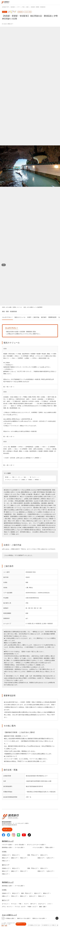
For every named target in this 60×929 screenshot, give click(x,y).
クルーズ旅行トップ (9, 915)
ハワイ (49, 903)
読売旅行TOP (5, 7)
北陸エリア (43, 855)
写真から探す (49, 847)
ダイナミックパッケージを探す (36, 844)
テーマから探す (19, 847)
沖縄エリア (5, 860)
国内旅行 (13, 7)
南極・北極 (42, 906)
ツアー (18, 7)
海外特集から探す (7, 885)
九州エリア (50, 858)
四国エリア (41, 858)
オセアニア (41, 903)
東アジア (33, 903)
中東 (20, 903)
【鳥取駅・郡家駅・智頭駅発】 (38, 7)
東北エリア (15, 855)
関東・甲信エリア (33, 855)
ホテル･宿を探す (19, 844)
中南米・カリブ (32, 906)
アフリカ (13, 903)
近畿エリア (14, 858)
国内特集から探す (7, 847)
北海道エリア (6, 855)
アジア (26, 903)
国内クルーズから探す (39, 918)
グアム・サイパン (7, 906)
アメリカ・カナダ (20, 906)
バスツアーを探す (7, 844)
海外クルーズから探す (23, 918)
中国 (23, 7)
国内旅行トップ (8, 841)
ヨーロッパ (5, 903)
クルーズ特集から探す (8, 918)
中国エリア (23, 858)
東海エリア (5, 858)
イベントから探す (38, 847)
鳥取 (27, 7)
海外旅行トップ (8, 882)
